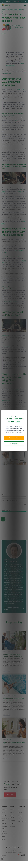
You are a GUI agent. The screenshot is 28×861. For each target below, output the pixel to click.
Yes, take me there (14, 438)
